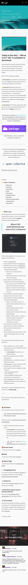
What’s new (9, 185)
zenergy (10, 379)
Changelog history (10, 195)
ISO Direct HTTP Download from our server (15, 413)
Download (8, 187)
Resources (8, 197)
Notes (12, 109)
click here (18, 450)
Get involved (9, 203)
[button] (26, 2)
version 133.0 (12, 261)
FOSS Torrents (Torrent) (10, 415)
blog (12, 485)
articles (12, 483)
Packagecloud (21, 115)
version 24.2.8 (21, 265)
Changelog (11, 22)
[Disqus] (14, 565)
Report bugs (9, 193)
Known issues (9, 189)
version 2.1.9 (22, 263)
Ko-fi (5, 151)
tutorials (16, 483)
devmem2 (8, 364)
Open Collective (20, 149)
